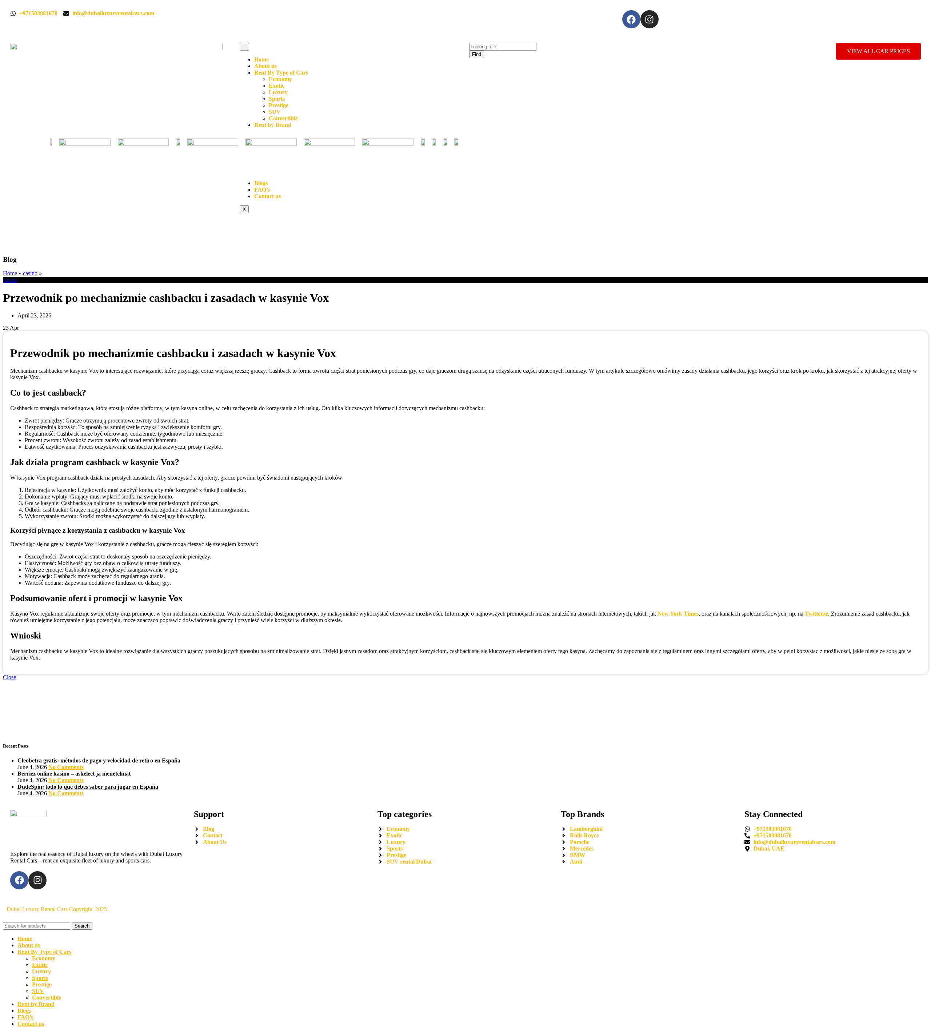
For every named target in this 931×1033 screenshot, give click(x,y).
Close (9, 677)
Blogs (261, 183)
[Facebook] (631, 19)
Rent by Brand (272, 125)
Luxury (278, 92)
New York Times (678, 613)
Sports (277, 99)
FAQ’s (262, 190)
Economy (280, 79)
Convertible (283, 118)
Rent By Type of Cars (281, 72)
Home (261, 59)
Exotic (276, 86)
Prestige (278, 105)
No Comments (66, 767)
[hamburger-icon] (244, 47)
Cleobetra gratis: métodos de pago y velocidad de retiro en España (98, 760)
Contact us (267, 196)
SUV (275, 112)
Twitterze (816, 613)
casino (30, 273)
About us (265, 66)
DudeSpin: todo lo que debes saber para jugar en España (87, 787)
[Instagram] (649, 19)
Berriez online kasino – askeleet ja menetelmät (74, 773)
